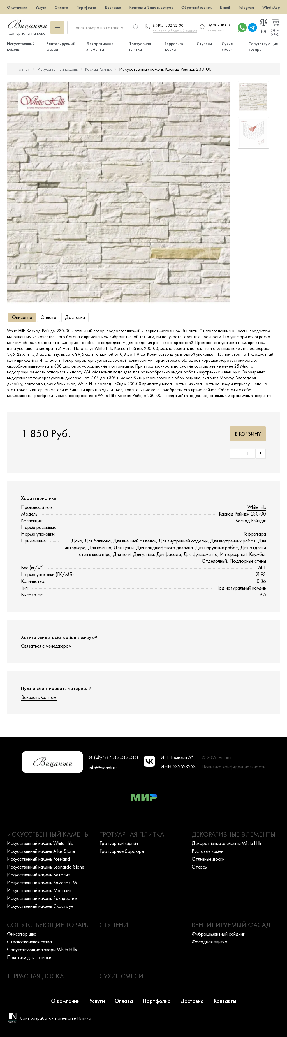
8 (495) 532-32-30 (168, 25)
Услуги (41, 7)
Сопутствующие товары (48, 924)
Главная (22, 69)
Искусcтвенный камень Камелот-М (42, 882)
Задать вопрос (160, 7)
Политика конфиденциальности (233, 766)
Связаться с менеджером (46, 646)
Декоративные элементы (100, 46)
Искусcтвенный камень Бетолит (38, 874)
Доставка (113, 7)
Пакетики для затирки (29, 957)
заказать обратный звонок (175, 30)
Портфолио (86, 7)
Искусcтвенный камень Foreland (38, 859)
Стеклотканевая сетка (29, 941)
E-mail (225, 7)
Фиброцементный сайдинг (218, 933)
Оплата (61, 7)
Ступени (204, 44)
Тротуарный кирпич (118, 843)
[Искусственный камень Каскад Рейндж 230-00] (118, 192)
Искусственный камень (57, 69)
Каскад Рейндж (98, 69)
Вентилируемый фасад (231, 924)
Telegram (246, 7)
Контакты (137, 7)
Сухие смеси (227, 46)
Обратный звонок (196, 7)
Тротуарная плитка (140, 46)
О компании (17, 7)
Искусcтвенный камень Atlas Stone (41, 851)
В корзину (248, 434)
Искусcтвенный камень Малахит (39, 890)
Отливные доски (208, 859)
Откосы (199, 866)
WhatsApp (271, 7)
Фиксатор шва (21, 933)
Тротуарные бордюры (121, 851)
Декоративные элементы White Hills (227, 843)
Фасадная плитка (209, 941)
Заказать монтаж (39, 697)
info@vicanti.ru (103, 767)
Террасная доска (174, 46)
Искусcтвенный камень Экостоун (40, 906)
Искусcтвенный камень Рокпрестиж (42, 898)
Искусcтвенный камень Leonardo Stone (45, 866)
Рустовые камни (207, 851)
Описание (22, 317)
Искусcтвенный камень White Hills (40, 843)
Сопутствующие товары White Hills (42, 949)
